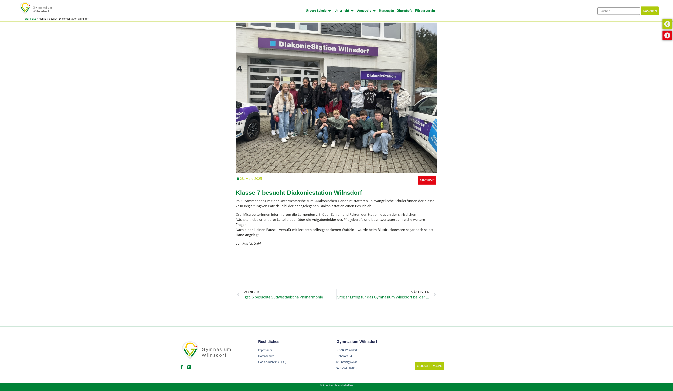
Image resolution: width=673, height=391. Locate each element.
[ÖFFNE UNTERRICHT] (352, 11)
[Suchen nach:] (618, 11)
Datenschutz (266, 356)
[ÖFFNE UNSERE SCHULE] (329, 11)
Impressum (265, 350)
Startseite (30, 18)
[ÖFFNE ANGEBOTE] (374, 11)
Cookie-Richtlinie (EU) (272, 362)
